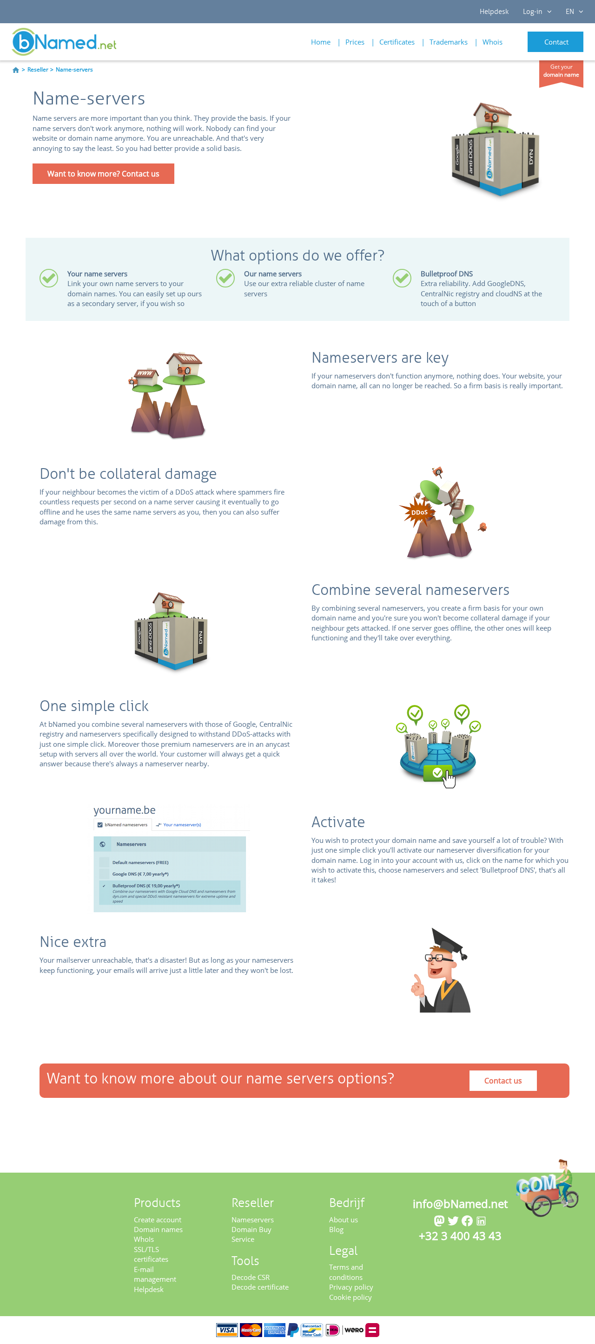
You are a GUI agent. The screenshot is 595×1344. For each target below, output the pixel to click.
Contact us (503, 1081)
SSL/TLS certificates (151, 1254)
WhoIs (144, 1239)
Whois (492, 41)
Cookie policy (350, 1297)
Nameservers (252, 1219)
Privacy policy (351, 1287)
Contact (556, 41)
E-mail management (155, 1274)
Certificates (397, 41)
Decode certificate (260, 1287)
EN (570, 11)
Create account (157, 1219)
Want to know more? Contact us (103, 174)
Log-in (532, 11)
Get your (561, 70)
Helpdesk (494, 11)
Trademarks (449, 41)
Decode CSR (250, 1277)
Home (321, 41)
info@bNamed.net (460, 1203)
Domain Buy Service (251, 1234)
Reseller (37, 69)
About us (343, 1219)
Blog (336, 1229)
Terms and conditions (346, 1271)
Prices (354, 41)
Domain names (158, 1229)
